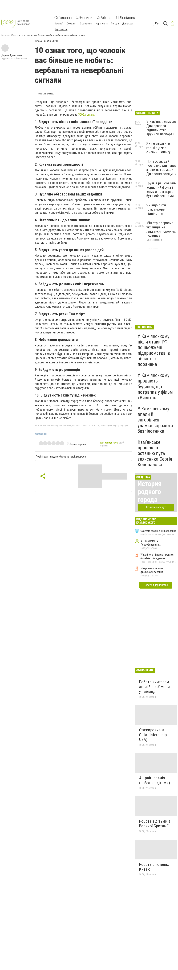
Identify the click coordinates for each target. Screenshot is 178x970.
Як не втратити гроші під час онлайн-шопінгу (158, 147)
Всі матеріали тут (156, 507)
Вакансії (59, 23)
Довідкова (128, 23)
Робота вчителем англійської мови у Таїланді (154, 687)
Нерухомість (61, 29)
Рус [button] (157, 23)
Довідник (127, 17)
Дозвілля (71, 23)
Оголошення (86, 23)
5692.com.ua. (86, 114)
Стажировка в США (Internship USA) (153, 735)
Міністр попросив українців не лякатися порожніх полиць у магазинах (161, 231)
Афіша (106, 17)
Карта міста (102, 23)
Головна (65, 17)
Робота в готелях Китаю (154, 867)
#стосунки (41, 434)
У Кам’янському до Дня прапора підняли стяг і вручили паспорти (161, 128)
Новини (86, 17)
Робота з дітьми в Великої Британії (155, 824)
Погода (115, 23)
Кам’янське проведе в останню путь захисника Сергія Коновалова (155, 453)
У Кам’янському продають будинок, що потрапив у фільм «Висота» (155, 386)
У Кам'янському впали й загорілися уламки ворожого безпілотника (155, 420)
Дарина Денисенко (11, 55)
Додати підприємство (156, 585)
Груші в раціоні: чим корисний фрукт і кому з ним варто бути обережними (161, 189)
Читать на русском (46, 94)
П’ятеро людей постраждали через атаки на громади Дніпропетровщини (161, 167)
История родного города (149, 492)
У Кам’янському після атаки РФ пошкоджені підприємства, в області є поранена (154, 350)
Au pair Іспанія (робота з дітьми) (154, 780)
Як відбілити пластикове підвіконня (156, 209)
